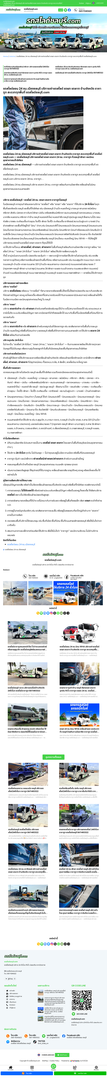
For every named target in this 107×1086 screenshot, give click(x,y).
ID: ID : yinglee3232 (56, 578)
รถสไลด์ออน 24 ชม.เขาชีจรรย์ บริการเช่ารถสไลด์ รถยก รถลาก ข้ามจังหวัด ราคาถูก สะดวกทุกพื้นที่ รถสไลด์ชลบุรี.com (27, 872)
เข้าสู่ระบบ (88, 3)
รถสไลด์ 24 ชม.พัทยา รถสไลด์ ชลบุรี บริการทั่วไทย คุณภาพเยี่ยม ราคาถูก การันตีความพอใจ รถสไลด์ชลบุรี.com (79, 872)
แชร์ (75, 1069)
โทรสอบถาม (82, 9)
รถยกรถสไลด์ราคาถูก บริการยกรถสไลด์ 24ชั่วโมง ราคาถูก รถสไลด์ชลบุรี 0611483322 (79, 831)
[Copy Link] (37, 613)
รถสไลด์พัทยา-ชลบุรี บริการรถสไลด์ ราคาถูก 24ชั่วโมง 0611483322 (55, 992)
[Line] (41, 613)
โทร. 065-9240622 (10, 973)
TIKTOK (41, 1041)
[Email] (61, 613)
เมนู (32, 1069)
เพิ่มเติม (96, 1069)
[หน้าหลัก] (10, 1067)
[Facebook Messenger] (47, 613)
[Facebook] (44, 613)
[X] (54, 613)
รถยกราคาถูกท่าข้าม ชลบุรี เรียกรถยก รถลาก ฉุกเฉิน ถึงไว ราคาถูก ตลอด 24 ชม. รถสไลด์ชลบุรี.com (78, 690)
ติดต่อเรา (81, 3)
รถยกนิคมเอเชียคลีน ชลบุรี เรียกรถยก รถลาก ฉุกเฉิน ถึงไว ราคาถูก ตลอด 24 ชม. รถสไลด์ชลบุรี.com (28, 73)
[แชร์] (74, 1067)
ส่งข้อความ (15, 1041)
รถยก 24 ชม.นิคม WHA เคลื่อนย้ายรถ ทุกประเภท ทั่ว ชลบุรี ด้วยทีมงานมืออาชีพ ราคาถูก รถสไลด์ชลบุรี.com (79, 731)
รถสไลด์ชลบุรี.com (31, 9)
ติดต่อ (53, 1069)
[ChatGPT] (64, 613)
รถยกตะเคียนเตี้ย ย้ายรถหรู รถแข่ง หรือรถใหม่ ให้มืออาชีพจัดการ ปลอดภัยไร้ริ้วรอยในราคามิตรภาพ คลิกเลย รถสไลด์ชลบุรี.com (27, 731)
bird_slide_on (43, 1043)
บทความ (12, 56)
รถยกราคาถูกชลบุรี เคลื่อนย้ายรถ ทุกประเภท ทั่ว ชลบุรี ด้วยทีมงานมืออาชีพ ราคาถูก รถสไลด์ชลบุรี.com (26, 80)
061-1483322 (34, 1037)
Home (5, 56)
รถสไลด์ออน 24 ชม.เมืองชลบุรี (21, 544)
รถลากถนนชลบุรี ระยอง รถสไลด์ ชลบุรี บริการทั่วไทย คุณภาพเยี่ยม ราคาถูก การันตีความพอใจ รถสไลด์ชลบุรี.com (78, 913)
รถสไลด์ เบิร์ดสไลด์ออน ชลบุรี (76, 578)
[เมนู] (32, 1067)
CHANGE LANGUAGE (48, 1055)
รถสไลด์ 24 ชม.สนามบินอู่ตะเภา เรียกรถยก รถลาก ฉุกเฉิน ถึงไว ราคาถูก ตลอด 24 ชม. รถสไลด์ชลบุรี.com (54, 1010)
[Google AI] (68, 613)
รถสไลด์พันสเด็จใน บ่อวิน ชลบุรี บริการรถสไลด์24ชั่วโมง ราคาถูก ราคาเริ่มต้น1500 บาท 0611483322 (77, 791)
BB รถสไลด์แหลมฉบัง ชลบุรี (13, 971)
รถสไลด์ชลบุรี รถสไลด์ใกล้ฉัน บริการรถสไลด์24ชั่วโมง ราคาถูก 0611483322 (23, 831)
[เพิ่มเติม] (96, 1067)
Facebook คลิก (76, 575)
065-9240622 (85, 11)
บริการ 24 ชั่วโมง (28, 11)
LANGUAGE (99, 3)
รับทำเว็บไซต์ (84, 1061)
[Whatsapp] (58, 613)
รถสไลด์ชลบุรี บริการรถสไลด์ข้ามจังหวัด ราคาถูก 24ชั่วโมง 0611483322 (79, 72)
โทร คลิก (32, 575)
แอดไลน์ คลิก (55, 575)
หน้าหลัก (10, 1069)
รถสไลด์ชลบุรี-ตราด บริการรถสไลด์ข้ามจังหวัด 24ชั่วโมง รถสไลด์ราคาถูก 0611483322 (26, 689)
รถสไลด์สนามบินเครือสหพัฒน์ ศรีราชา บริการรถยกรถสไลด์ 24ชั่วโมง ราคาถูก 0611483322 (26, 67)
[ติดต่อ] (53, 1066)
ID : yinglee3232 (53, 1037)
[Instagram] (51, 613)
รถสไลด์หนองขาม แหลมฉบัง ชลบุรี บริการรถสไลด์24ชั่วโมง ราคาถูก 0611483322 (26, 790)
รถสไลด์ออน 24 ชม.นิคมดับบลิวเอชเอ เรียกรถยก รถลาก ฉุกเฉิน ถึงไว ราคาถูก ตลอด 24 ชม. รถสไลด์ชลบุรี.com (77, 67)
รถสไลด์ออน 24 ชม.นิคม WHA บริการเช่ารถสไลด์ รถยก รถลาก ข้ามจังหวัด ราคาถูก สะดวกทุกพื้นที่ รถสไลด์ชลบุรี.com (79, 649)
